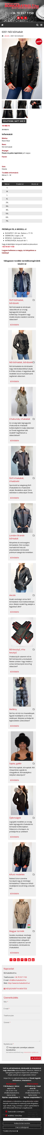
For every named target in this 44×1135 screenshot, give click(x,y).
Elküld (36, 1058)
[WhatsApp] (25, 959)
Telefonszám (9, 1015)
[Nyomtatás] (33, 959)
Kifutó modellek (17, 874)
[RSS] (25, 17)
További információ (9, 1131)
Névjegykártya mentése (16, 989)
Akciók (12, 595)
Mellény (13, 709)
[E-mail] (18, 17)
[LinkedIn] (18, 959)
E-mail (7, 1008)
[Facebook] (11, 959)
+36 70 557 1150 (8, 247)
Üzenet (7, 1022)
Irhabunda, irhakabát (19, 419)
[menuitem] (2, 25)
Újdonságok (15, 817)
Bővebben (14, 325)
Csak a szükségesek (22, 1127)
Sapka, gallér (15, 763)
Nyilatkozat (9, 1044)
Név (6, 1002)
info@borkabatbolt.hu (17, 980)
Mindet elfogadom (22, 1119)
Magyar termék (16, 931)
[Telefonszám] (22, 17)
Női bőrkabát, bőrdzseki (21, 362)
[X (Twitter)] (14, 959)
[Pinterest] (22, 959)
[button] (41, 25)
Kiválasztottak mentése (22, 1123)
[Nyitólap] (22, 5)
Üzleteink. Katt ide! (14, 121)
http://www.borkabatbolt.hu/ (19, 983)
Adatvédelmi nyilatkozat (31, 1052)
